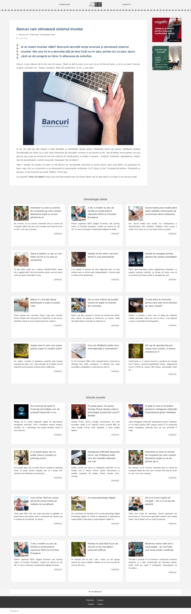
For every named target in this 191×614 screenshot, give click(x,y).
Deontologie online (47, 35)
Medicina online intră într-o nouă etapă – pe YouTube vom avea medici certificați (159, 546)
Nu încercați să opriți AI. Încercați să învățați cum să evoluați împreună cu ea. (44, 409)
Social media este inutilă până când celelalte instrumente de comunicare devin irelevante (161, 210)
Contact (100, 604)
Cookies (100, 600)
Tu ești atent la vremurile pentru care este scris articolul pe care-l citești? (161, 302)
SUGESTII (126, 4)
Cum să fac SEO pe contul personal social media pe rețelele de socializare (44, 500)
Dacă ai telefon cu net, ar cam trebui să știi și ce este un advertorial (46, 256)
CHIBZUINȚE (64, 4)
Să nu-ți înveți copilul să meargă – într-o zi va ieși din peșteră (160, 500)
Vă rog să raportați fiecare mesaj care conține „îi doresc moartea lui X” (160, 348)
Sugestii (91, 604)
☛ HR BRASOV (95, 592)
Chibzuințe (34, 35)
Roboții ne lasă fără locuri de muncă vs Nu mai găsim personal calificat (103, 546)
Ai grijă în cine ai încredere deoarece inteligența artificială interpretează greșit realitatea (161, 409)
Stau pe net (23, 35)
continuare (58, 233)
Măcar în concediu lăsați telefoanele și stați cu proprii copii (45, 302)
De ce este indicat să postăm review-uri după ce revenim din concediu (103, 302)
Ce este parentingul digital (101, 497)
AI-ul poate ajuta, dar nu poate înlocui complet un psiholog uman (43, 454)
